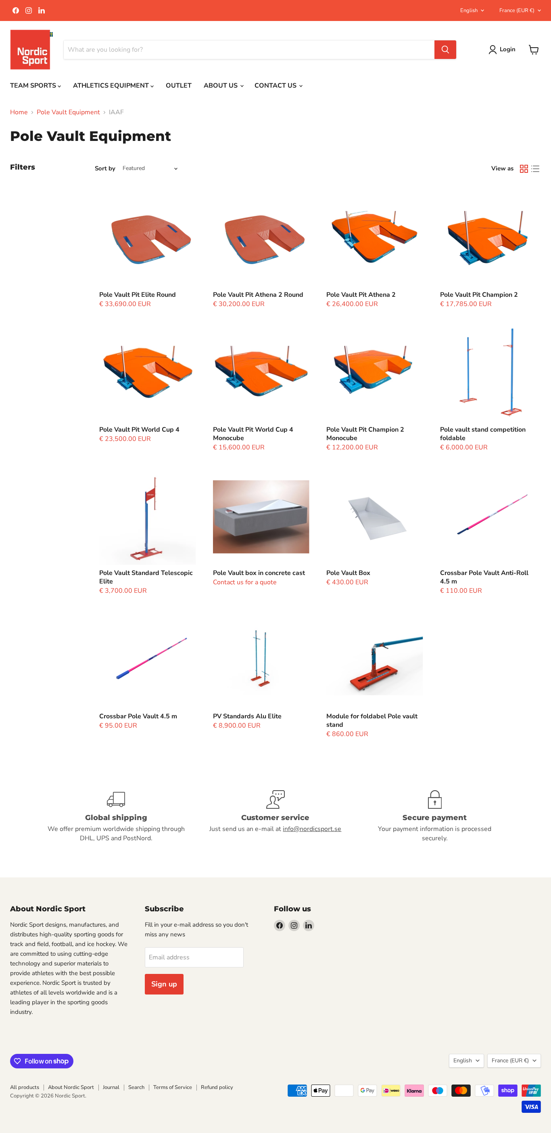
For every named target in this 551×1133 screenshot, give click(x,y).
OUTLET (179, 85)
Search (136, 1087)
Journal (111, 1087)
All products (24, 1087)
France (516, 10)
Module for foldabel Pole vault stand (371, 720)
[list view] (535, 168)
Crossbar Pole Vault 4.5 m (138, 716)
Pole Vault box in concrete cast (259, 573)
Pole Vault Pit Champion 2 (479, 294)
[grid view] (524, 168)
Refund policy (217, 1087)
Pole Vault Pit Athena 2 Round (258, 294)
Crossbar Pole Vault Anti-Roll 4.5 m (484, 577)
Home (19, 112)
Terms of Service (172, 1087)
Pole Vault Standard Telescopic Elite (146, 577)
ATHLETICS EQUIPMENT (111, 85)
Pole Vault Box (348, 573)
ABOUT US (221, 85)
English (469, 10)
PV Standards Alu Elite (247, 716)
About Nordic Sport (71, 1087)
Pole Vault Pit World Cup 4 (139, 429)
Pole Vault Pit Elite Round (137, 294)
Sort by (105, 168)
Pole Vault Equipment (68, 112)
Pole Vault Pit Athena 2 (361, 294)
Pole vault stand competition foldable (483, 434)
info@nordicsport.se (312, 829)
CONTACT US (276, 85)
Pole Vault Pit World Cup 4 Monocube (253, 434)
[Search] (445, 49)
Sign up (164, 984)
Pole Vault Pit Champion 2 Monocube (365, 434)
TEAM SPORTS (34, 85)
